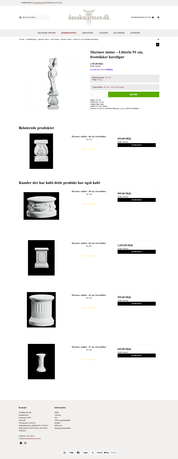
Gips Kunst (87, 33)
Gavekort (135, 33)
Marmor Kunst (68, 33)
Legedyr (103, 33)
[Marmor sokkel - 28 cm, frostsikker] (41, 210)
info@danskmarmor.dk (32, 438)
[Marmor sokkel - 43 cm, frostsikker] (41, 314)
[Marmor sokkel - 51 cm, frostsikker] (41, 366)
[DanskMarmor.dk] (89, 17)
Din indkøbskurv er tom (141, 17)
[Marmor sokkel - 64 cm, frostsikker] (41, 262)
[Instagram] (26, 443)
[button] (157, 44)
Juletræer (119, 33)
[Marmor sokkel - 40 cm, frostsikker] (41, 156)
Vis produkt (137, 145)
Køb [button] (134, 94)
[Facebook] (22, 443)
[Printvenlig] (158, 39)
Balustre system (46, 33)
